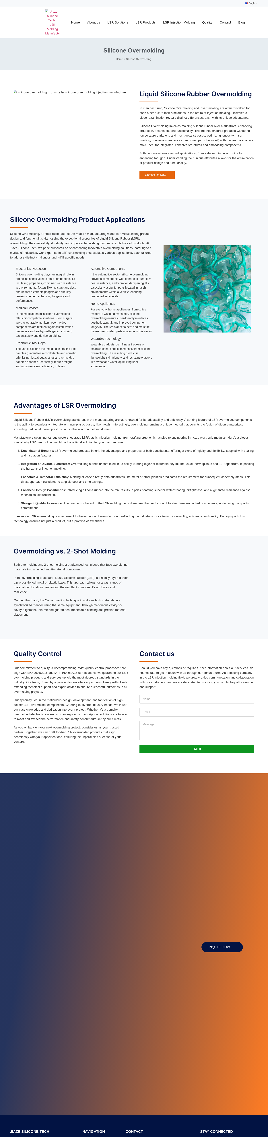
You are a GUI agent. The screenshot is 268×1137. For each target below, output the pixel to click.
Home (75, 22)
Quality (207, 22)
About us (93, 22)
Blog (241, 22)
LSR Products (145, 22)
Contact (225, 22)
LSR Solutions (117, 22)
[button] (167, 289)
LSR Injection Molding (179, 22)
